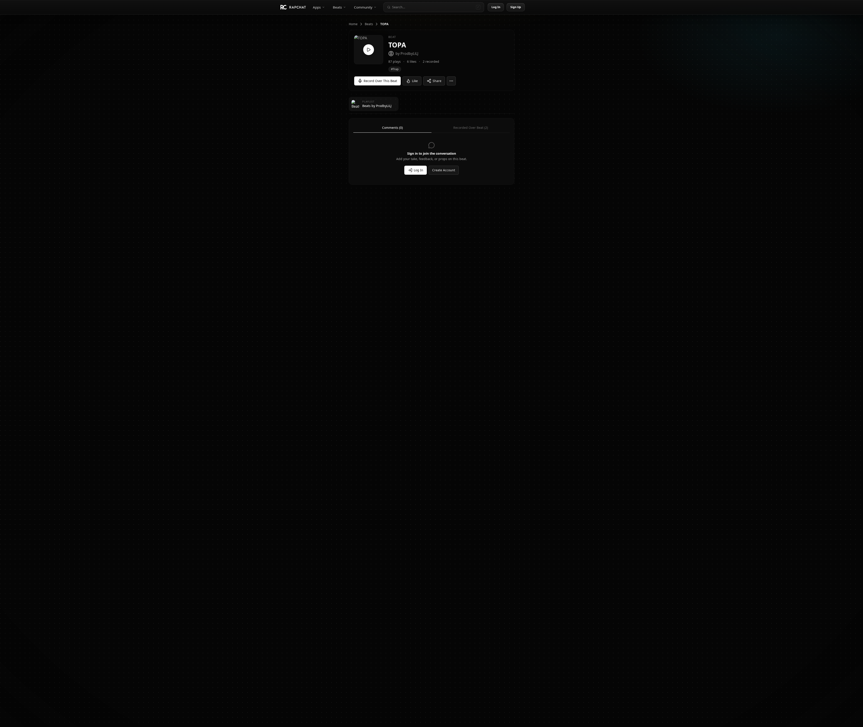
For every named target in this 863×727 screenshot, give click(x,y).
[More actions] (451, 80)
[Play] (368, 49)
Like (415, 81)
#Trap (394, 69)
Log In (496, 7)
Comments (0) (392, 127)
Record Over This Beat (380, 81)
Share (437, 81)
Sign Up (515, 7)
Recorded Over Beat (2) (470, 127)
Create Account (443, 170)
